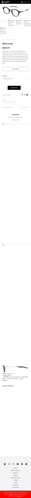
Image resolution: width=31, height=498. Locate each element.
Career (15, 482)
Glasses (13, 39)
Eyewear (8, 39)
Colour (4, 76)
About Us (15, 473)
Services (15, 475)
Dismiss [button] (20, 496)
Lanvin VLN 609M (6, 423)
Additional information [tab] (15, 117)
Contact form (15, 487)
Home (3, 39)
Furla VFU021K (20, 423)
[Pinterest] (27, 95)
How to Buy (15, 485)
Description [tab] (15, 114)
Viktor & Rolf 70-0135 (7, 403)
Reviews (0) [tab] (15, 120)
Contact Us (14, 87)
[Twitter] (25, 95)
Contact (15, 480)
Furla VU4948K (20, 398)
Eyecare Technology (15, 477)
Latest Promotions (15, 470)
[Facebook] (22, 95)
